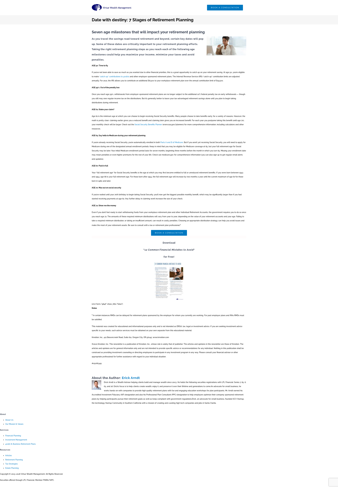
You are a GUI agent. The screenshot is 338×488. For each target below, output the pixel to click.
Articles (8, 455)
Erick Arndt (131, 378)
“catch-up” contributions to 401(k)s (114, 76)
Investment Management (16, 440)
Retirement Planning (14, 460)
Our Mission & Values (14, 424)
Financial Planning (13, 436)
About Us (9, 420)
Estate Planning (12, 468)
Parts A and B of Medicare (171, 142)
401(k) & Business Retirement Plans (20, 444)
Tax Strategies (11, 464)
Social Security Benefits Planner (148, 124)
